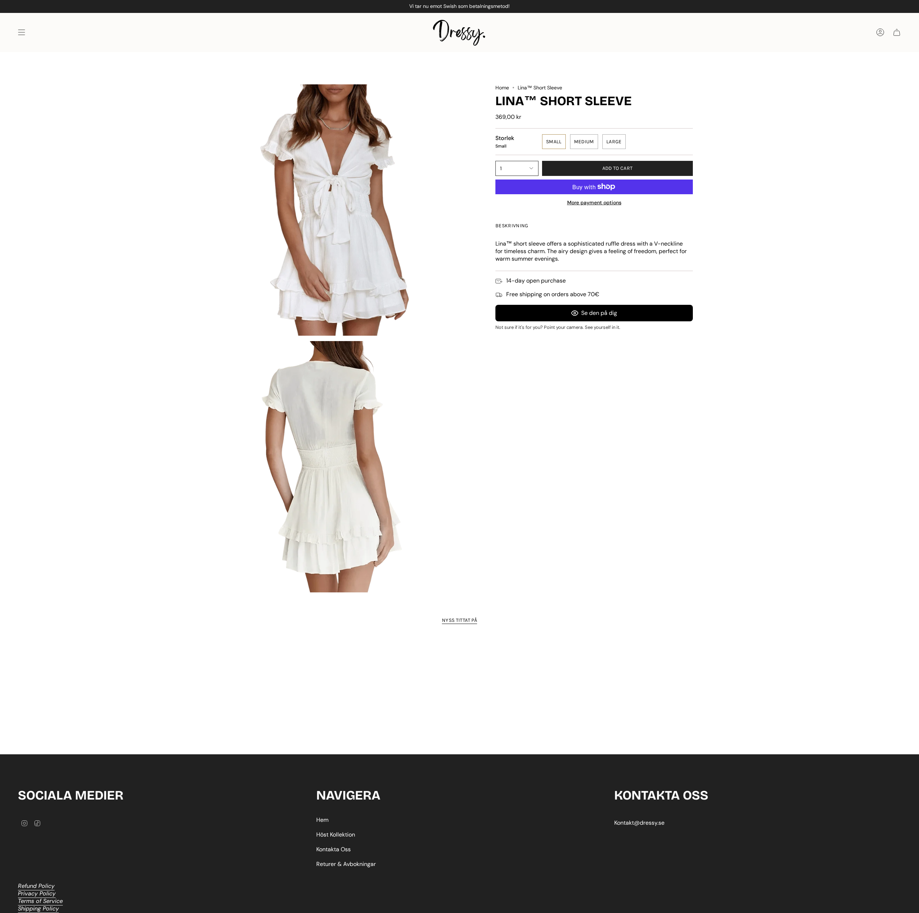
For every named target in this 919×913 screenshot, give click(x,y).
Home (502, 87)
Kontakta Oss (333, 849)
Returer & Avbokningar (346, 864)
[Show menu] (21, 32)
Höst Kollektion (335, 834)
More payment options (594, 202)
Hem (322, 820)
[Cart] (896, 32)
